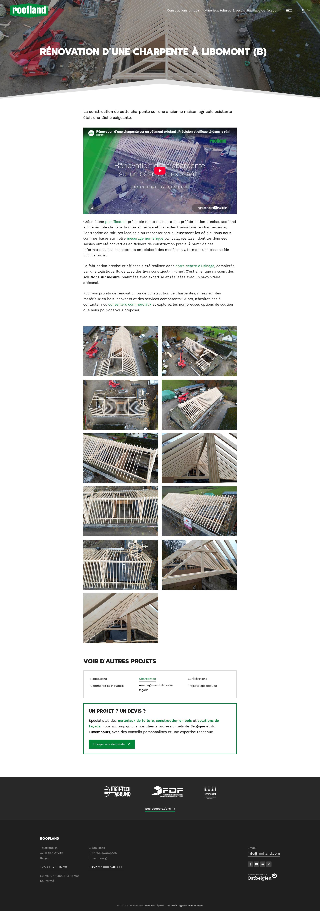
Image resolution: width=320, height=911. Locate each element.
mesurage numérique (145, 238)
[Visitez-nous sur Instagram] (269, 864)
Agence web (186, 905)
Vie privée (172, 905)
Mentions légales (154, 905)
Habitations (98, 678)
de (308, 10)
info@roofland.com (264, 853)
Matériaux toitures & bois (223, 10)
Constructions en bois (183, 10)
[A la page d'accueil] (29, 10)
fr (303, 10)
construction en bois (174, 720)
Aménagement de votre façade (156, 687)
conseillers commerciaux (129, 304)
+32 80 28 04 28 (53, 867)
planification (116, 222)
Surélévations (197, 678)
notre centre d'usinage (195, 266)
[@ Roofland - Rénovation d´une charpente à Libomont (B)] (120, 351)
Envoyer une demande (109, 744)
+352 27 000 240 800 (106, 867)
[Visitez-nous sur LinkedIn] (262, 864)
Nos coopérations (158, 808)
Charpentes (147, 678)
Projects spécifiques (202, 685)
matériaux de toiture (136, 720)
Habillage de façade (261, 10)
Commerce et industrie (107, 685)
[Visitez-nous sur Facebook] (250, 864)
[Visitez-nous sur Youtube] (256, 864)
